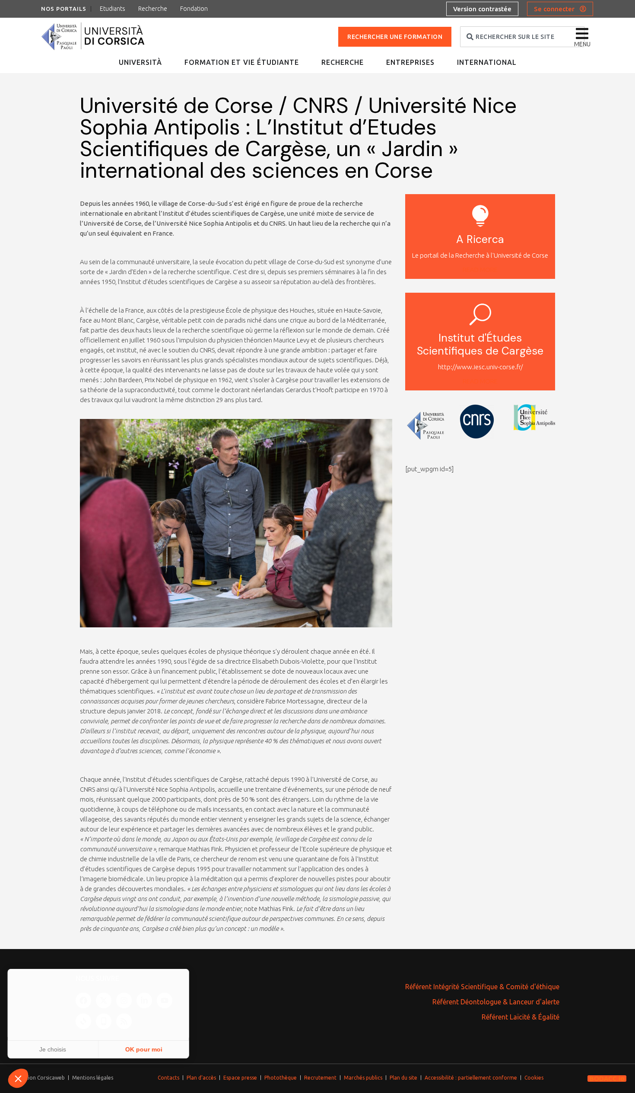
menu (582, 44)
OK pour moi (144, 1049)
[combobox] (522, 36)
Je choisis (54, 1049)
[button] (18, 1078)
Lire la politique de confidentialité (56, 1022)
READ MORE (480, 269)
